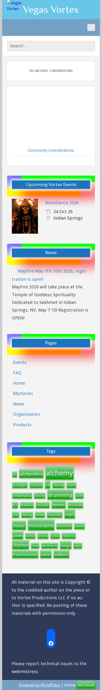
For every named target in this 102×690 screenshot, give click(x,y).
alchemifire (31, 474)
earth (79, 495)
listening (27, 515)
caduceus (36, 485)
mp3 (69, 514)
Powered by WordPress (39, 685)
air (14, 474)
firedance (27, 505)
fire (15, 505)
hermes (58, 504)
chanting (58, 485)
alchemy (59, 473)
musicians (41, 524)
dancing (40, 495)
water (46, 554)
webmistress (25, 671)
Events (20, 362)
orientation (64, 526)
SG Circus (86, 685)
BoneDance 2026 (62, 202)
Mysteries (23, 393)
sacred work (49, 545)
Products (22, 424)
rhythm (20, 545)
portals (30, 536)
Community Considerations (51, 150)
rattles (55, 536)
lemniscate (75, 505)
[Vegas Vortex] (18, 5)
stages (77, 545)
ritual (35, 545)
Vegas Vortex (51, 9)
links (16, 515)
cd (48, 484)
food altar (43, 505)
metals (40, 515)
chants (71, 485)
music (19, 525)
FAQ (17, 373)
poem (18, 535)
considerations (22, 495)
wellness (61, 554)
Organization (26, 414)
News (18, 404)
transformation (25, 554)
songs (66, 545)
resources (69, 536)
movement (55, 515)
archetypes (20, 485)
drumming (60, 494)
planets (79, 526)
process (43, 536)
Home (19, 383)
